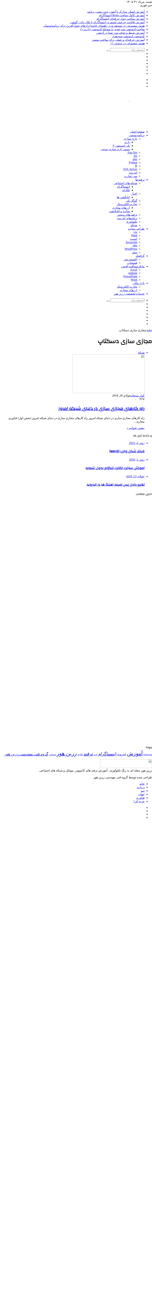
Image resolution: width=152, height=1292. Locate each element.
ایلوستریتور (130, 259)
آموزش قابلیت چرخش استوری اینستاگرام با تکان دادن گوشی (107, 22)
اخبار (134, 193)
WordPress (131, 248)
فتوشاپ (132, 262)
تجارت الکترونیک (127, 204)
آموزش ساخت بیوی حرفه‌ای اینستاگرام (120, 18)
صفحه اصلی (137, 131)
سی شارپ (130, 176)
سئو (134, 252)
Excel (133, 269)
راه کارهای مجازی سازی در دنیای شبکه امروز (101, 408)
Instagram (147, 755)
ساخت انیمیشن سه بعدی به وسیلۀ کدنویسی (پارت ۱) (112, 29)
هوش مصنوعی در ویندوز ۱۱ (127, 43)
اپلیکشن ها (123, 197)
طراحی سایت (136, 228)
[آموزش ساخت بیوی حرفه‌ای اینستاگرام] (116, 619)
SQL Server (130, 169)
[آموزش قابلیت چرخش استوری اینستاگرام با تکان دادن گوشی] (116, 660)
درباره (141, 787)
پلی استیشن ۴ (121, 145)
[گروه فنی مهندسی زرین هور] (129, 99)
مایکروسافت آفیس (133, 266)
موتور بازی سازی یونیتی (115, 149)
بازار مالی (139, 283)
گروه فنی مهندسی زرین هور (26, 754)
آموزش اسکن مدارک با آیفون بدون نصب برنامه (116, 11)
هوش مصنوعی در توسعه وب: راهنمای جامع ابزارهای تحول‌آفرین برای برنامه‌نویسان (94, 25)
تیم (143, 790)
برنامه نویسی (137, 135)
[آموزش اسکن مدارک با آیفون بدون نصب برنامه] (116, 536)
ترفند (88, 753)
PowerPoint (130, 276)
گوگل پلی (131, 200)
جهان (141, 794)
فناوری (140, 797)
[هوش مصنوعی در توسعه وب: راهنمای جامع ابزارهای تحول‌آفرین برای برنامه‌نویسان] (116, 701)
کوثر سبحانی (138, 395)
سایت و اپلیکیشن (119, 211)
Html (134, 235)
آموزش (135, 753)
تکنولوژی (131, 221)
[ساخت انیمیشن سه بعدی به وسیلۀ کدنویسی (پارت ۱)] (116, 743)
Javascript (131, 242)
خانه (149, 330)
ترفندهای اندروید (127, 218)
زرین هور (67, 753)
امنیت (133, 238)
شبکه (133, 225)
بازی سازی (130, 138)
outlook (132, 273)
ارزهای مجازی (121, 207)
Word (134, 279)
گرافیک (140, 255)
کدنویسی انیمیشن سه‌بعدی (128, 36)
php (135, 159)
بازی (127, 142)
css (135, 232)
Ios (135, 155)
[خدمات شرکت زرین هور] (84, 125)
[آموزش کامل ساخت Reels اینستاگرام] (116, 577)
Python (133, 162)
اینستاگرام (123, 186)
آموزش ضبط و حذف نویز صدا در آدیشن (120, 32)
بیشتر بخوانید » (136, 428)
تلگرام (126, 190)
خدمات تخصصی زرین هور (129, 293)
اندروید (133, 172)
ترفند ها (140, 179)
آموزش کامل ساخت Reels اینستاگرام (122, 15)
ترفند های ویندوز (127, 214)
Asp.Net (132, 152)
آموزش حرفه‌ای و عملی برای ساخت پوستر (118, 39)
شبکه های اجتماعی (125, 183)
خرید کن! (139, 801)
